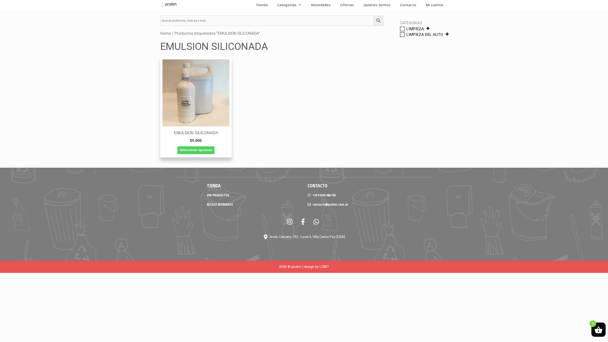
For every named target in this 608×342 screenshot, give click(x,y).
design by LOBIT (316, 267)
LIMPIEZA (415, 28)
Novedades (321, 4)
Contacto (408, 4)
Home (165, 33)
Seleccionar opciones (196, 150)
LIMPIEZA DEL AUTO (424, 34)
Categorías (286, 4)
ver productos (218, 195)
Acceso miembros (220, 204)
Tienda (262, 4)
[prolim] (168, 5)
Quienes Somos (376, 4)
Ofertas (347, 4)
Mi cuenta (434, 4)
